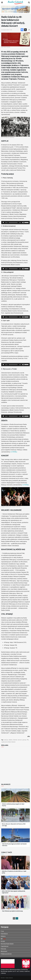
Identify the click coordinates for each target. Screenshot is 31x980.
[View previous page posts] (14, 918)
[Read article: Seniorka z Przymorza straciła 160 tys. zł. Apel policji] (15, 863)
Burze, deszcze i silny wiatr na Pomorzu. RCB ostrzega (13, 824)
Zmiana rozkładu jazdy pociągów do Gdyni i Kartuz (13, 804)
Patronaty (3, 948)
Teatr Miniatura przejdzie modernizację (12, 911)
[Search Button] (29, 2)
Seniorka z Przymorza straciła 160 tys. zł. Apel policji (14, 872)
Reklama (3, 936)
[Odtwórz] (3, 222)
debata (10, 739)
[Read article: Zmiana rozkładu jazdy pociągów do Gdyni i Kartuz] (15, 796)
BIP (2, 938)
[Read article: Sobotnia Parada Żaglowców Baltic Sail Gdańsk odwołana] (15, 836)
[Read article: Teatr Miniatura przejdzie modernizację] (15, 903)
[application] (15, 222)
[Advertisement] (15, 764)
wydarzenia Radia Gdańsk (8, 742)
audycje (6, 739)
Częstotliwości (4, 946)
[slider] (26, 222)
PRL (28, 739)
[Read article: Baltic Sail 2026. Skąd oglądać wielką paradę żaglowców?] (15, 883)
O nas (2, 931)
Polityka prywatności (6, 954)
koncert (20, 739)
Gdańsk (15, 739)
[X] (25, 29)
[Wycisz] (23, 222)
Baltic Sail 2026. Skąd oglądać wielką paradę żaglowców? (13, 891)
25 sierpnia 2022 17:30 (6, 29)
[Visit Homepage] (15, 2)
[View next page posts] (17, 918)
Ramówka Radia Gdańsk (7, 943)
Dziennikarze (4, 933)
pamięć (24, 739)
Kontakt (3, 941)
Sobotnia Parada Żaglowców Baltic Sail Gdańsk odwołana (14, 844)
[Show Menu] (2, 2)
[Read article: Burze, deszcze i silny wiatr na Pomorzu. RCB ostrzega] (15, 816)
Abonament (4, 951)
